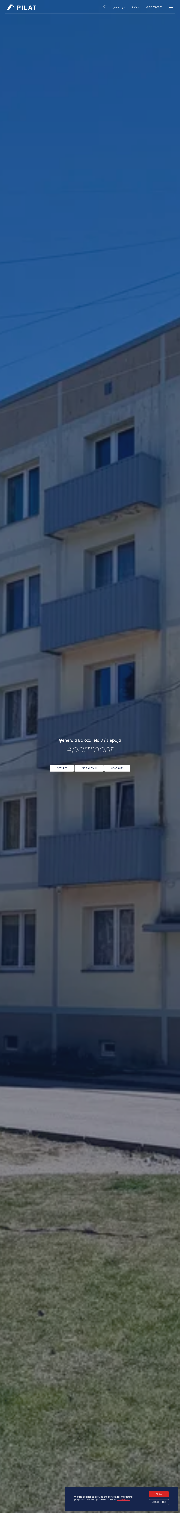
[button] (171, 7)
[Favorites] (105, 7)
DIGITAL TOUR (89, 768)
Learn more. (123, 1499)
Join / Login (119, 7)
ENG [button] (134, 7)
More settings (159, 1502)
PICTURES (62, 768)
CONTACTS (117, 768)
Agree (159, 1494)
